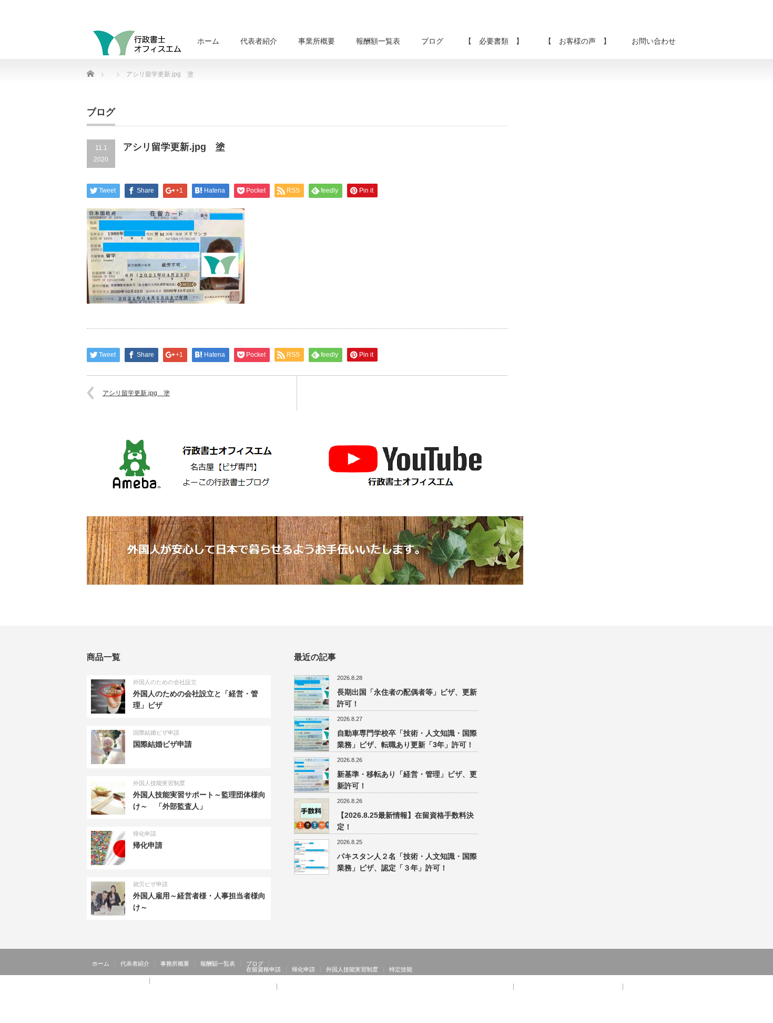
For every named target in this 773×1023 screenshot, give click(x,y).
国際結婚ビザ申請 (156, 732)
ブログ (432, 41)
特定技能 (400, 969)
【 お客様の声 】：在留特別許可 (138, 992)
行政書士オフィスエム (601, 1015)
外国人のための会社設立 (165, 682)
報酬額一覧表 (378, 41)
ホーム (208, 41)
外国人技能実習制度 (159, 783)
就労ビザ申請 (150, 884)
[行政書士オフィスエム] (137, 42)
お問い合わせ (654, 41)
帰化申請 (144, 833)
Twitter (664, 1015)
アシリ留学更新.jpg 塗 (136, 393)
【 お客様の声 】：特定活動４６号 (568, 987)
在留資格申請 (263, 969)
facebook (680, 1015)
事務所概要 (174, 963)
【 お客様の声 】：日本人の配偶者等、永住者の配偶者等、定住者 (181, 987)
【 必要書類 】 (493, 41)
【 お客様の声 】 (577, 41)
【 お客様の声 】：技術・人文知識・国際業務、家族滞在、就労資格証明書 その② (395, 987)
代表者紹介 (258, 41)
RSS (649, 1015)
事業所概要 (316, 41)
